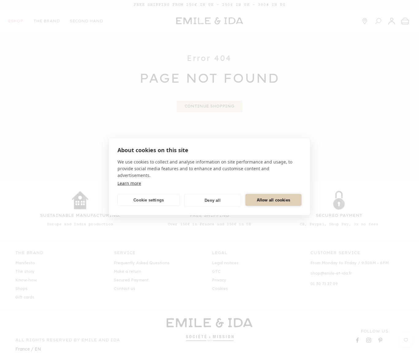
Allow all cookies (273, 199)
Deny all (213, 200)
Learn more (129, 183)
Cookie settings (148, 199)
